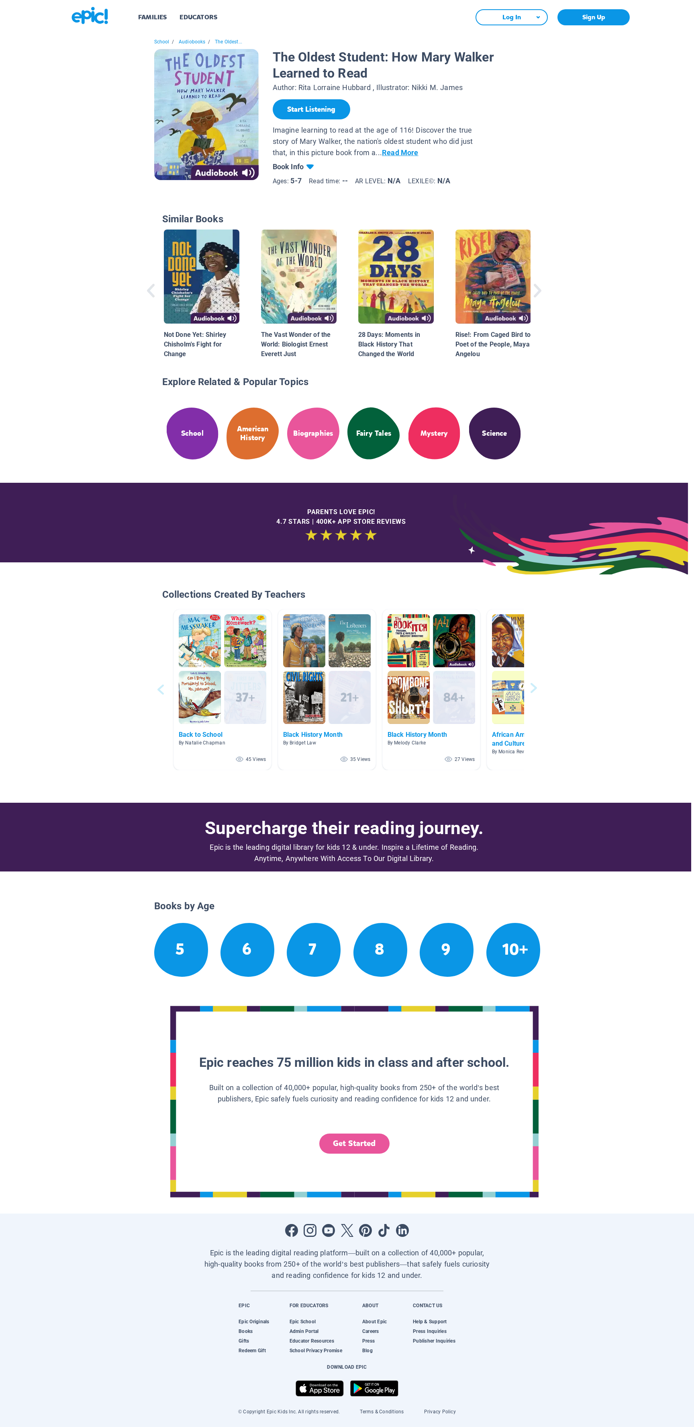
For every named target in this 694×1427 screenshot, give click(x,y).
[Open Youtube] (328, 1230)
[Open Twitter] (347, 1230)
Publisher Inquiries (434, 1341)
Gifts (244, 1341)
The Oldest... (228, 42)
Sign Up (593, 17)
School (161, 42)
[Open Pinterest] (365, 1230)
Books (246, 1331)
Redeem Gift (252, 1350)
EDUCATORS (198, 17)
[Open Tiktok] (384, 1230)
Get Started (354, 1143)
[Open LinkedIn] (402, 1230)
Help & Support (430, 1321)
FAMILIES (152, 17)
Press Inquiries (430, 1331)
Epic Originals (254, 1321)
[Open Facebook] (291, 1230)
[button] (222, 689)
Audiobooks (192, 42)
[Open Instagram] (310, 1230)
